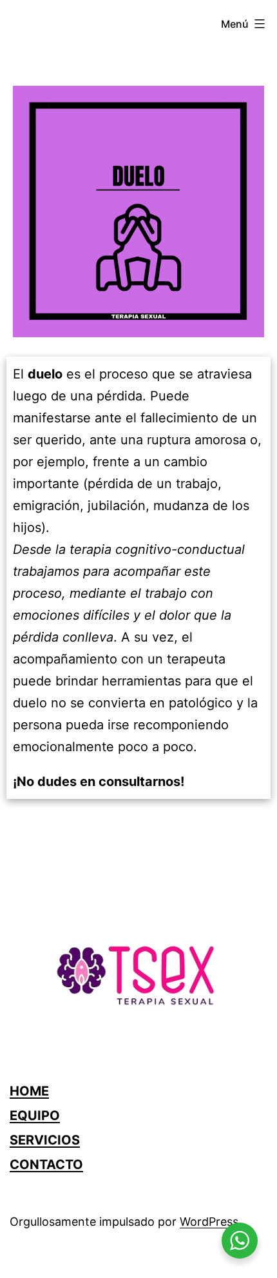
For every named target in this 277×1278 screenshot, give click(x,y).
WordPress (209, 1221)
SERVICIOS (45, 1140)
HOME (29, 1091)
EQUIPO (35, 1115)
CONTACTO (46, 1164)
